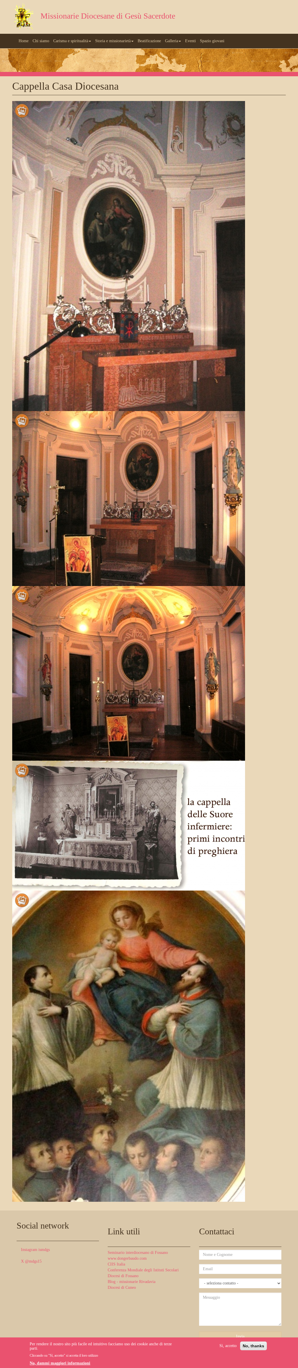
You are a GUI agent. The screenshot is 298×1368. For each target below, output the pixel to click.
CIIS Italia (116, 1264)
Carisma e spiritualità (70, 41)
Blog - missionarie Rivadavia (131, 1281)
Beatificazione (149, 41)
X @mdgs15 (31, 1261)
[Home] (24, 16)
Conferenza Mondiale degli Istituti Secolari (143, 1270)
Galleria (171, 41)
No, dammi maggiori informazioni (60, 1363)
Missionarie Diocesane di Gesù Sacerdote (107, 15)
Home (24, 41)
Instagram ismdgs (35, 1249)
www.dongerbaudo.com (127, 1258)
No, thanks (253, 1346)
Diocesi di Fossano (123, 1276)
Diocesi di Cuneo (122, 1287)
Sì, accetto (228, 1346)
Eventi (190, 41)
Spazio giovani (212, 41)
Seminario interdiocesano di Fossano (138, 1252)
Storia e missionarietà (113, 41)
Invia (240, 1336)
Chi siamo (41, 41)
